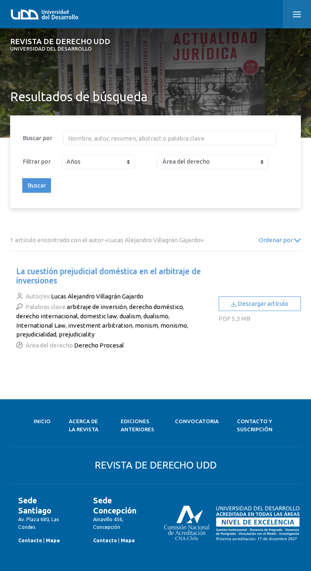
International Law (41, 325)
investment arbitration (100, 325)
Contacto (30, 540)
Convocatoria (197, 421)
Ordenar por (276, 239)
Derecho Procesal (99, 345)
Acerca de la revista (83, 425)
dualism (130, 316)
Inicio (42, 421)
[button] (297, 14)
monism (146, 325)
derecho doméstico (156, 306)
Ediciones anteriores (137, 425)
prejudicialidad (36, 334)
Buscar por (37, 137)
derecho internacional (47, 316)
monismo (173, 325)
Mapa (53, 540)
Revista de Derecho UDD (60, 44)
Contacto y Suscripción (255, 425)
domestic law (98, 316)
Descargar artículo (262, 303)
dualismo (155, 316)
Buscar (37, 185)
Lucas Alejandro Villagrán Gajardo (97, 296)
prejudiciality (77, 334)
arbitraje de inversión (97, 306)
